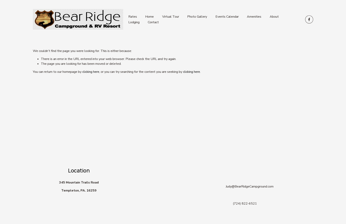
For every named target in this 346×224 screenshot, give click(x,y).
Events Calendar (227, 16)
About (274, 16)
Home (149, 16)
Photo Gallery (197, 16)
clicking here (90, 72)
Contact (153, 22)
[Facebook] (309, 19)
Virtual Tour (170, 16)
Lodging (134, 22)
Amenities (254, 16)
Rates (132, 16)
